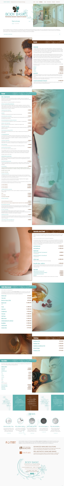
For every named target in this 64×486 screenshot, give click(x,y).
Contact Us (58, 1)
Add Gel (34, 275)
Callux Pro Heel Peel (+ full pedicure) (40, 252)
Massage (35, 47)
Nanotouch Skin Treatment (6, 147)
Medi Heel (35, 250)
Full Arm (2, 377)
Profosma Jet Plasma (5, 173)
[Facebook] (31, 474)
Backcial (35, 73)
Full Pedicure (36, 248)
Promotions (49, 1)
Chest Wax (3, 389)
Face (3, 94)
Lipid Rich (2, 113)
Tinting (35, 338)
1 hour (34, 69)
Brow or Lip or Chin (6, 300)
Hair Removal (6, 287)
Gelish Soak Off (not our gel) (38, 271)
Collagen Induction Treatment (6, 189)
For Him (4, 361)
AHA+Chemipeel (4, 144)
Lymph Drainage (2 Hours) (40, 80)
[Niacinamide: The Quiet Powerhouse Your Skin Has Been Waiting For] (9, 421)
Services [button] (40, 1)
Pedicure (3, 369)
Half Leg (3, 316)
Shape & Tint (36, 350)
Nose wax (3, 295)
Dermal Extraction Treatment (6, 116)
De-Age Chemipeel (4, 209)
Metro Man (4, 366)
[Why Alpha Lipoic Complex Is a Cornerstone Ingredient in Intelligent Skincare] (20, 421)
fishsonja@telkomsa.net (28, 467)
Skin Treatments (5, 97)
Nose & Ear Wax (4, 386)
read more (9, 433)
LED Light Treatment (4, 198)
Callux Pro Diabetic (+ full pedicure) (40, 255)
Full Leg (3, 314)
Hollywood (4, 325)
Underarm (4, 311)
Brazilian (3, 323)
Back (2, 378)
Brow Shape (36, 348)
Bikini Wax (3, 318)
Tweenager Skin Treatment (6, 110)
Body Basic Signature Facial (6, 161)
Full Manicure (36, 246)
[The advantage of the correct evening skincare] (44, 421)
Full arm (3, 309)
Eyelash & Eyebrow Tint (39, 346)
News (45, 1)
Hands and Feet (39, 231)
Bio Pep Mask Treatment (5, 204)
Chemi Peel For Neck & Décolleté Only (7, 219)
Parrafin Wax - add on (39, 263)
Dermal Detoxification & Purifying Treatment (9, 120)
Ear (2, 372)
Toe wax (3, 298)
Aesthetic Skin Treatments (6, 156)
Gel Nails (35, 269)
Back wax (3, 302)
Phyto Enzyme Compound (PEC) (7, 130)
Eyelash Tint (36, 343)
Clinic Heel (36, 259)
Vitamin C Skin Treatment (5, 123)
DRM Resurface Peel (4, 214)
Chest (2, 381)
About (37, 1)
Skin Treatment (4, 384)
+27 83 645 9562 (38, 467)
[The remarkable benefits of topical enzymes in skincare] (55, 421)
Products (53, 1)
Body (35, 42)
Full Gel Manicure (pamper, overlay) (40, 272)
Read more (9, 405)
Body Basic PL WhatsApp (8, 34)
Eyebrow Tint (36, 341)
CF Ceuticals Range (5, 134)
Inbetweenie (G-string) (7, 321)
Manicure (3, 368)
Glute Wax (4, 328)
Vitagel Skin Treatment (5, 126)
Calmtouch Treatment (5, 140)
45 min (34, 68)
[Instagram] (33, 474)
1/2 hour (34, 66)
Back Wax (3, 387)
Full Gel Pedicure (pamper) (38, 273)
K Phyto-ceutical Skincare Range (7, 103)
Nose (2, 373)
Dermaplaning (4, 166)
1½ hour (34, 71)
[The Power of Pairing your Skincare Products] (32, 421)
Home (34, 1)
